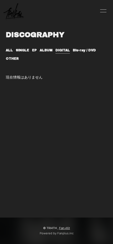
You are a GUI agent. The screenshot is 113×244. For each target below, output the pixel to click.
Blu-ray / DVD (84, 50)
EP (34, 50)
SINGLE (22, 50)
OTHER (12, 58)
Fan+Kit (64, 228)
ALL (9, 50)
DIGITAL (62, 50)
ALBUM (46, 50)
